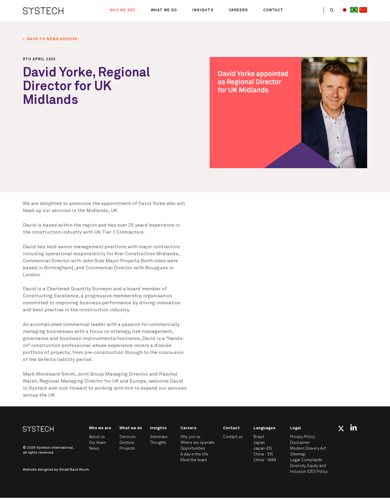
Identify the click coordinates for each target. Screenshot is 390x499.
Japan (259, 443)
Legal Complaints (306, 460)
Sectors (126, 443)
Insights (203, 10)
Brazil (259, 437)
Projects (127, 449)
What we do (164, 10)
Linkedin (353, 427)
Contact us (233, 437)
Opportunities (192, 449)
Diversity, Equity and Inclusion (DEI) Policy (309, 469)
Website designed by (56, 470)
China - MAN (265, 460)
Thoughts (158, 443)
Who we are (123, 10)
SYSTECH (43, 10)
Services (127, 437)
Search (332, 10)
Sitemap (298, 454)
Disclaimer (300, 443)
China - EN (263, 454)
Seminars (159, 437)
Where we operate (197, 443)
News (94, 449)
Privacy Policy (302, 437)
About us (97, 437)
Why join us (190, 437)
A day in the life (194, 454)
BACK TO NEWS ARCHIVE (52, 39)
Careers (238, 10)
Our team (97, 443)
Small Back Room (74, 470)
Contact (273, 10)
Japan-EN (263, 449)
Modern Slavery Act (308, 449)
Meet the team (193, 460)
